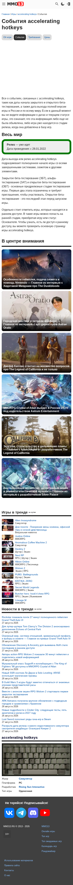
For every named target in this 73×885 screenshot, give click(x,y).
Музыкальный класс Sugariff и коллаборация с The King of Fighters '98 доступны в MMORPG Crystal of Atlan (34, 665)
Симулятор (25, 778)
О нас (7, 875)
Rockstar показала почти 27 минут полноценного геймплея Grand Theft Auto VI (35, 618)
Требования (34, 37)
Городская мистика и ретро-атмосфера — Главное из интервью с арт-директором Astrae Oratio (35, 324)
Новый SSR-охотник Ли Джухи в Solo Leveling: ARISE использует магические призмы (31, 674)
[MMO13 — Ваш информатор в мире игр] (15, 4)
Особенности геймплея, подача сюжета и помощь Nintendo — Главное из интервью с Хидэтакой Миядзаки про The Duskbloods (33, 282)
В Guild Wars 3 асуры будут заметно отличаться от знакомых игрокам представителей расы (35, 683)
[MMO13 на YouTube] (45, 813)
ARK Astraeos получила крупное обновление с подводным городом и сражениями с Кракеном (34, 702)
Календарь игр (49, 846)
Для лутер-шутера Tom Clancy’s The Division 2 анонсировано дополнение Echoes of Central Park (36, 628)
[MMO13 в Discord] (33, 813)
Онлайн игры (48, 831)
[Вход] (68, 4)
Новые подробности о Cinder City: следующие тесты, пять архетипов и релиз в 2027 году (34, 711)
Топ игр (45, 836)
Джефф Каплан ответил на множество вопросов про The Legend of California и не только (36, 368)
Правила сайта (12, 865)
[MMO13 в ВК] (9, 813)
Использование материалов (18, 860)
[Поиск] (57, 4)
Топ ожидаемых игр (52, 841)
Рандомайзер (48, 851)
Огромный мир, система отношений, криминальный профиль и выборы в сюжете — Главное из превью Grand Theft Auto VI (36, 637)
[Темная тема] (62, 4)
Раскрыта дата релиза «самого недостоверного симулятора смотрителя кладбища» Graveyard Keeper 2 (35, 727)
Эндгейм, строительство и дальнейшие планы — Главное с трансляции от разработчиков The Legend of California (35, 449)
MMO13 (45, 826)
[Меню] (4, 4)
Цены (47, 37)
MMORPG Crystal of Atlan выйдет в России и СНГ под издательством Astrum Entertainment (36, 409)
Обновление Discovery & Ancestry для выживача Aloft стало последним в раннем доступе (35, 646)
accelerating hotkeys (20, 737)
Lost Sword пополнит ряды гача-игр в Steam (26, 719)
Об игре (7, 37)
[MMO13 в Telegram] (21, 813)
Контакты (9, 870)
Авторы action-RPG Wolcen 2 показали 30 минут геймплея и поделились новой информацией (35, 656)
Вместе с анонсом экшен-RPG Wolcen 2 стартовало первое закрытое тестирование (35, 693)
